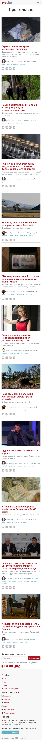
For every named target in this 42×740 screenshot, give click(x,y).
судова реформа (23, 466)
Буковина (4, 182)
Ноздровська (18, 353)
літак (21, 236)
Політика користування (10, 689)
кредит (20, 581)
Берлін (33, 639)
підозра (25, 353)
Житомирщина (6, 410)
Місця (4, 682)
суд (15, 182)
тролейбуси (26, 581)
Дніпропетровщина (14, 123)
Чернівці (24, 522)
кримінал (13, 294)
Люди (4, 678)
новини (15, 466)
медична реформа (12, 64)
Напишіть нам (9, 709)
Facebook (6, 696)
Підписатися (34, 658)
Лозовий (4, 466)
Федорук (34, 581)
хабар (30, 294)
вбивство (4, 123)
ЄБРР (9, 581)
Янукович (32, 466)
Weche (4, 720)
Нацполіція (20, 294)
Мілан (8, 642)
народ (10, 466)
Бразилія (10, 236)
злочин (4, 64)
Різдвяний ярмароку (18, 642)
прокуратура (16, 522)
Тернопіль (22, 64)
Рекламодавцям (10, 713)
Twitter (6, 703)
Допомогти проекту (10, 732)
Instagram (7, 706)
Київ (8, 294)
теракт (27, 642)
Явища (4, 685)
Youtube (7, 699)
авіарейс (4, 236)
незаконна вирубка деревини (26, 410)
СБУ (26, 294)
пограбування (28, 236)
